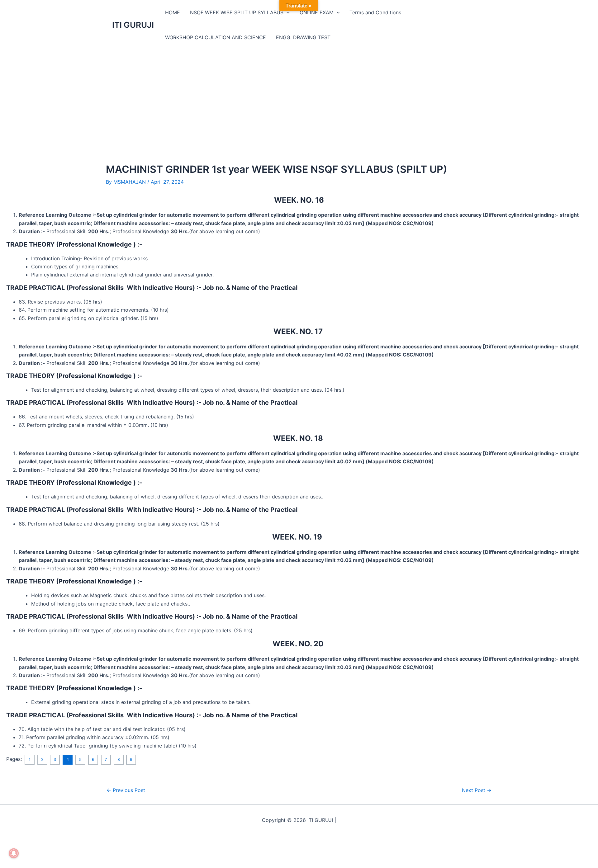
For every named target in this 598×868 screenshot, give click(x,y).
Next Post (476, 790)
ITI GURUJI (133, 25)
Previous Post (126, 790)
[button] (286, 12)
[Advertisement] (299, 96)
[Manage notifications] (14, 853)
